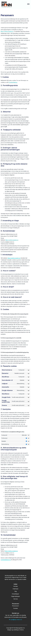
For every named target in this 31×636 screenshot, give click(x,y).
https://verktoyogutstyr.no (7, 31)
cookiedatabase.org (6, 559)
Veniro (22, 630)
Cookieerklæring (13, 82)
